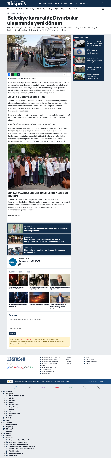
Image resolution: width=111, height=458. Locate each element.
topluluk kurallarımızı (26, 339)
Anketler (9, 431)
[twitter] (29, 387)
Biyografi (9, 429)
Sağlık (51, 9)
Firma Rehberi (11, 424)
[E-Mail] (19, 264)
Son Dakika (20, 9)
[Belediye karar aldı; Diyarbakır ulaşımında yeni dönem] (39, 54)
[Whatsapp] (31, 367)
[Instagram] (18, 367)
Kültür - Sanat (42, 9)
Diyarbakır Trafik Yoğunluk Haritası (22, 446)
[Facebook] (8, 367)
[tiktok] (84, 387)
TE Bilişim (101, 381)
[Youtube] (21, 367)
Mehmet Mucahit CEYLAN (16, 78)
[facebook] (15, 387)
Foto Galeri (62, 3)
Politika (68, 361)
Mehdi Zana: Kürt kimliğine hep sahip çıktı (38, 288)
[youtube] (57, 387)
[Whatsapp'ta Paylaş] (15, 74)
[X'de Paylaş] (12, 74)
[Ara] (103, 3)
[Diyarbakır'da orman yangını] (39, 297)
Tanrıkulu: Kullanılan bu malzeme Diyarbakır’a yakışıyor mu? (58, 306)
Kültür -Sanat (14, 405)
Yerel (11, 416)
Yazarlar (86, 3)
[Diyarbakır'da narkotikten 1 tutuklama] (18, 297)
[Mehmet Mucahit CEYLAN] (13, 262)
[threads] (98, 387)
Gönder (12, 333)
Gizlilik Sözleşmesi (91, 361)
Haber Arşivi (46, 373)
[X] (11, 367)
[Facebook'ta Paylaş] (9, 74)
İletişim (68, 363)
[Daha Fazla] (18, 74)
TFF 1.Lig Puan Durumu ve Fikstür (21, 449)
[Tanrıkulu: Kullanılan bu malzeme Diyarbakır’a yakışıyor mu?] (60, 297)
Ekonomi (64, 9)
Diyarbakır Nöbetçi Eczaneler (51, 358)
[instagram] (43, 387)
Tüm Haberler (46, 3)
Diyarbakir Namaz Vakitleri (50, 361)
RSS (11, 381)
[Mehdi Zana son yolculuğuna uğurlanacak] (60, 280)
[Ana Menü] (103, 9)
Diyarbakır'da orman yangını (39, 304)
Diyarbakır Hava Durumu (49, 360)
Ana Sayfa (9, 391)
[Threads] (27, 367)
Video (74, 3)
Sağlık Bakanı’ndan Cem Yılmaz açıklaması (17, 288)
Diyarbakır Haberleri (15, 13)
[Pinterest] (15, 367)
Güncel (28, 9)
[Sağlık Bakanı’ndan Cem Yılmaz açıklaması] (18, 280)
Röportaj (9, 427)
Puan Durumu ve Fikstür (49, 367)
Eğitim (57, 9)
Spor (34, 9)
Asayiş (68, 360)
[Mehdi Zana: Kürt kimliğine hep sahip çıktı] (39, 280)
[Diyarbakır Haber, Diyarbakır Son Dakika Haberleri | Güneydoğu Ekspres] (16, 3)
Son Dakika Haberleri (48, 371)
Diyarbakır (11, 9)
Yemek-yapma (14, 413)
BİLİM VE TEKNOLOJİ (16, 396)
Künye (87, 363)
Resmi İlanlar (73, 9)
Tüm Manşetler (46, 369)
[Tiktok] (24, 367)
